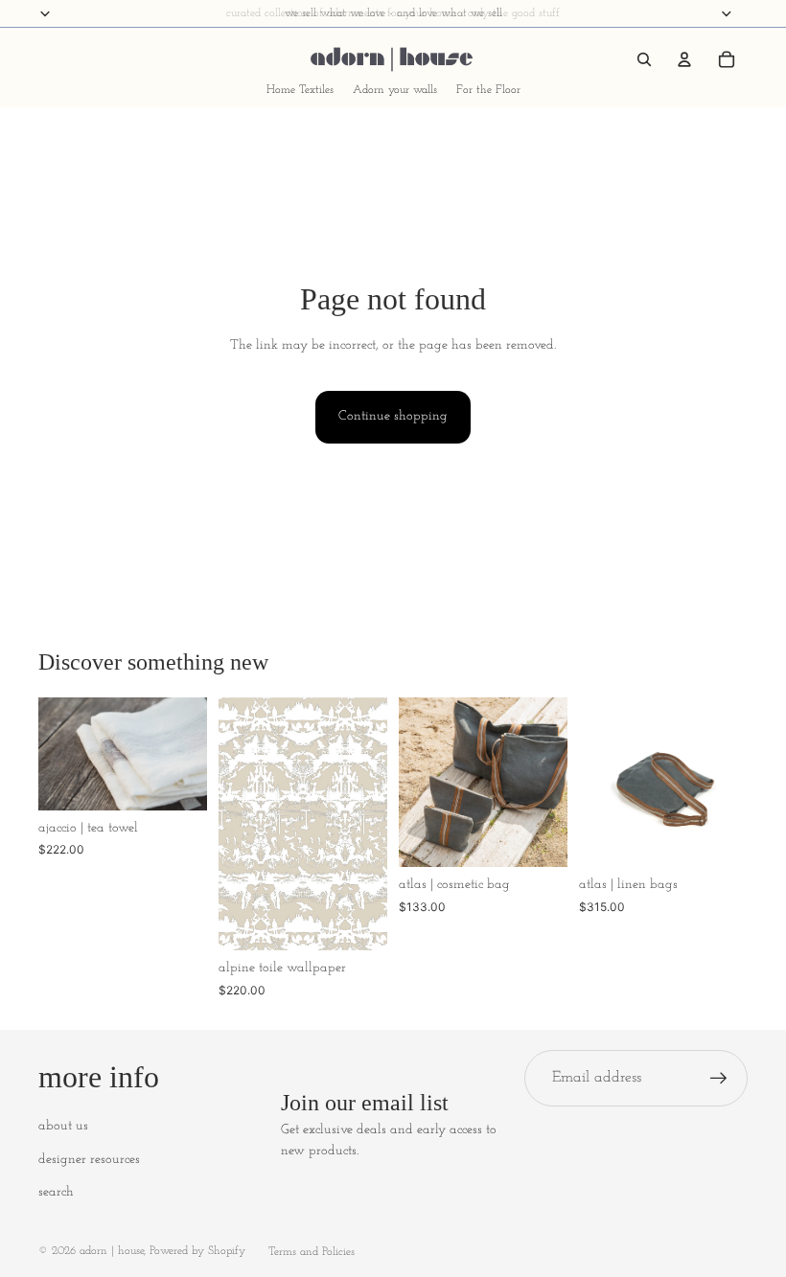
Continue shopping (393, 416)
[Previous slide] (59, 754)
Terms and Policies (311, 1252)
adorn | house (112, 1251)
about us (63, 1126)
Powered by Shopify (197, 1251)
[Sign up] (719, 1079)
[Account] (684, 59)
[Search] (644, 59)
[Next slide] (186, 754)
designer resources (89, 1159)
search (56, 1192)
